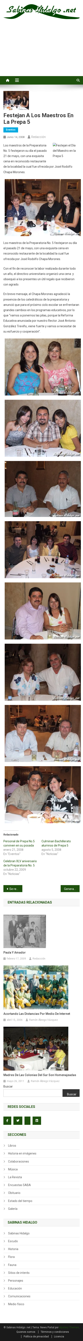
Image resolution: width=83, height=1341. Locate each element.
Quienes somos (25, 1331)
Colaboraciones (18, 1161)
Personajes (15, 1280)
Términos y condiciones (55, 1331)
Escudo (13, 1241)
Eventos (11, 129)
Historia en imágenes (22, 1153)
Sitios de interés (19, 1272)
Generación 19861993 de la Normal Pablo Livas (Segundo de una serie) (72, 889)
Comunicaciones (19, 1296)
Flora (11, 1257)
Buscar (8, 1086)
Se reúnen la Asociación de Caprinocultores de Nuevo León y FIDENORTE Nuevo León (16, 889)
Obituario (14, 1193)
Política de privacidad (36, 1336)
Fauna (12, 1265)
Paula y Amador (14, 952)
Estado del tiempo (20, 1201)
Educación (15, 1288)
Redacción (38, 137)
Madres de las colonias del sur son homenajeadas (39, 1075)
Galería (12, 1208)
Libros (12, 1145)
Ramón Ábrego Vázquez (43, 1019)
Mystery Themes (69, 1327)
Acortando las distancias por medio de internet (36, 1013)
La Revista (15, 1177)
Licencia (59, 1336)
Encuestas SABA (19, 1185)
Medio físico (16, 1304)
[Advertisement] (41, 52)
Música (13, 1169)
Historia (13, 1249)
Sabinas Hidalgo (19, 1233)
